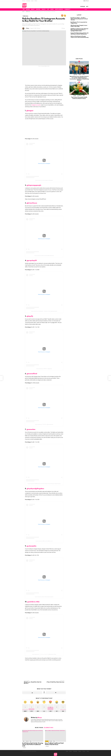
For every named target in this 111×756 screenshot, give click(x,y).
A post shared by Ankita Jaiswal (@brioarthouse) (44, 255)
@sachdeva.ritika (33, 602)
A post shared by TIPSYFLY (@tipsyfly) (44, 368)
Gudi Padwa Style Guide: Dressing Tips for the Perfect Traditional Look (32, 745)
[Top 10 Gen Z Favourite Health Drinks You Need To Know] (79, 88)
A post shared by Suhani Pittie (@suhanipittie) (44, 596)
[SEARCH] (88, 9)
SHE (24, 9)
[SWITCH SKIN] (81, 9)
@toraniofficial (32, 373)
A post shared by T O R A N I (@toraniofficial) (44, 424)
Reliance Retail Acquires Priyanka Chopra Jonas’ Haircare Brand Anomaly (80, 37)
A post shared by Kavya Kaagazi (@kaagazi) (44, 180)
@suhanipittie (31, 546)
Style (24, 741)
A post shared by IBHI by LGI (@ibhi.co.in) (44, 541)
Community (75, 751)
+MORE (52, 9)
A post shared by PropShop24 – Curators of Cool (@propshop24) (44, 311)
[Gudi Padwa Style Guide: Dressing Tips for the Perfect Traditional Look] (32, 736)
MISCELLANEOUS (59, 9)
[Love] (62, 15)
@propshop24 (32, 260)
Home (67, 751)
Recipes (46, 741)
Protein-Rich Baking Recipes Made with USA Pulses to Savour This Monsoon (79, 34)
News (31, 741)
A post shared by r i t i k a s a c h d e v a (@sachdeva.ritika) (44, 654)
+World (28, 9)
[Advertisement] (44, 76)
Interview (75, 74)
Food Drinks (79, 95)
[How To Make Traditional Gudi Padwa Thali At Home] (55, 736)
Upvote (32, 692)
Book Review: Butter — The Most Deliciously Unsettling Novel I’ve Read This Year (79, 18)
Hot (87, 6)
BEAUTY (33, 9)
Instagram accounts (36, 105)
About (70, 751)
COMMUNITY (67, 9)
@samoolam (31, 429)
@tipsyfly (30, 316)
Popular (82, 6)
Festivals (27, 741)
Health (74, 95)
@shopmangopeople (34, 185)
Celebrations (48, 727)
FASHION (38, 9)
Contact (79, 751)
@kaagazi (29, 110)
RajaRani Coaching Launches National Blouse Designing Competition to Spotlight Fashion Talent (79, 29)
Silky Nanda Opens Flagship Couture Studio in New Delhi (79, 26)
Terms (88, 751)
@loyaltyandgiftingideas (35, 488)
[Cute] (65, 15)
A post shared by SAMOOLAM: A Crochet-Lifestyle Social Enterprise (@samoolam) (44, 483)
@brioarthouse (32, 203)
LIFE (48, 9)
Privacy (84, 751)
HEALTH (43, 9)
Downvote (56, 692)
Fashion (80, 74)
